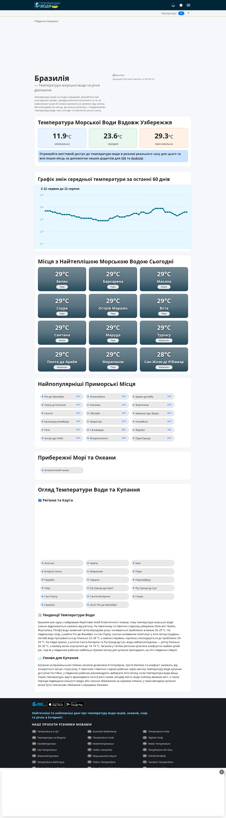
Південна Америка (46, 21)
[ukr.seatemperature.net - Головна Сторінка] (47, 5)
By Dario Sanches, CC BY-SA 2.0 (139, 79)
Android (137, 158)
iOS (123, 158)
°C (181, 13)
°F (188, 13)
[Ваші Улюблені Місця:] (181, 5)
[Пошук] (173, 5)
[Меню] (188, 5)
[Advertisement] (113, 48)
